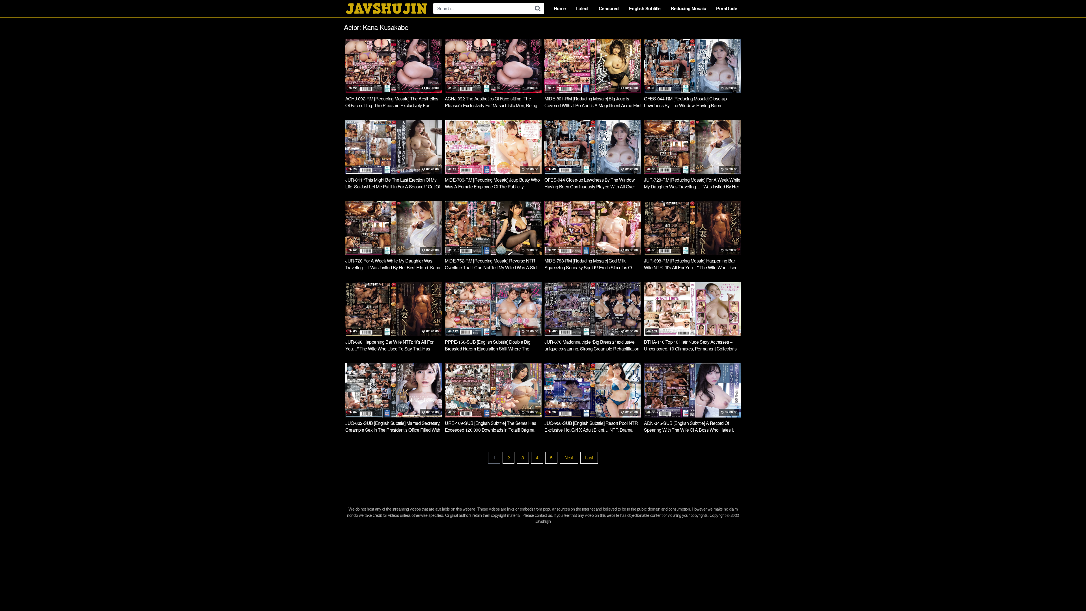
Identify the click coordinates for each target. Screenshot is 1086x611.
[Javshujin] (386, 8)
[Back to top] (1070, 593)
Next (568, 457)
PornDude (726, 8)
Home (560, 8)
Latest (582, 8)
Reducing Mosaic (688, 8)
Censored (609, 8)
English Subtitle (645, 8)
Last (589, 457)
